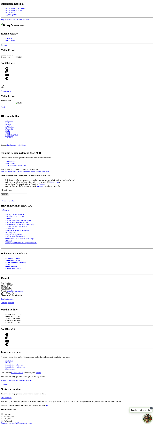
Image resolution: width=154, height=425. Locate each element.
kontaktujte (41, 186)
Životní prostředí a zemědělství (16, 226)
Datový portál (10, 232)
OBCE (7, 133)
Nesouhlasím (13, 380)
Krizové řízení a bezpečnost (15, 237)
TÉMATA (9, 121)
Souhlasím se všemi (25, 423)
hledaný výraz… (7, 55)
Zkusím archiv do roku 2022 (15, 166)
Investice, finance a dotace (14, 214)
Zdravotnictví (10, 228)
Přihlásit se (9, 361)
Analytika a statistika (13, 260)
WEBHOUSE (17, 373)
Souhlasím (4, 380)
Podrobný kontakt (7, 303)
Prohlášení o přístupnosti (14, 365)
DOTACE (9, 129)
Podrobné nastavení (25, 380)
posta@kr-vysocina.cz (15, 291)
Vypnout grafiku (11, 15)
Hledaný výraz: (6, 190)
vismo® (38, 373)
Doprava (8, 241)
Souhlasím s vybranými (9, 423)
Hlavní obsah (10, 13)
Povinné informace (12, 258)
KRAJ (7, 123)
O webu (8, 363)
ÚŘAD (8, 125)
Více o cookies (6, 398)
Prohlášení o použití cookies (15, 367)
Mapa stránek (10, 163)
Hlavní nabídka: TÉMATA (15, 10)
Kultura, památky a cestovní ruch (17, 222)
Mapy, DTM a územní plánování (17, 230)
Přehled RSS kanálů (13, 268)
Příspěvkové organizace (13, 234)
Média (7, 131)
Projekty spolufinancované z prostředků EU (21, 243)
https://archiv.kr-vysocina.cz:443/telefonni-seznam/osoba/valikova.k (25, 171)
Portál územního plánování (15, 262)
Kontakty (8, 38)
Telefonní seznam (7, 299)
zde (47, 405)
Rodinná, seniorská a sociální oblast (18, 220)
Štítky (7, 264)
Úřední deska (10, 40)
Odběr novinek (11, 266)
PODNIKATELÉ (11, 135)
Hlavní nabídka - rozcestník (15, 8)
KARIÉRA (9, 127)
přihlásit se (42, 184)
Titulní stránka (11, 145)
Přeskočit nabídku (8, 201)
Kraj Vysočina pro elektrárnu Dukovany (19, 224)
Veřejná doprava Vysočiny (14, 216)
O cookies (4, 384)
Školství (8, 218)
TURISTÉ (9, 137)
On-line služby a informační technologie (19, 239)
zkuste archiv (54, 182)
